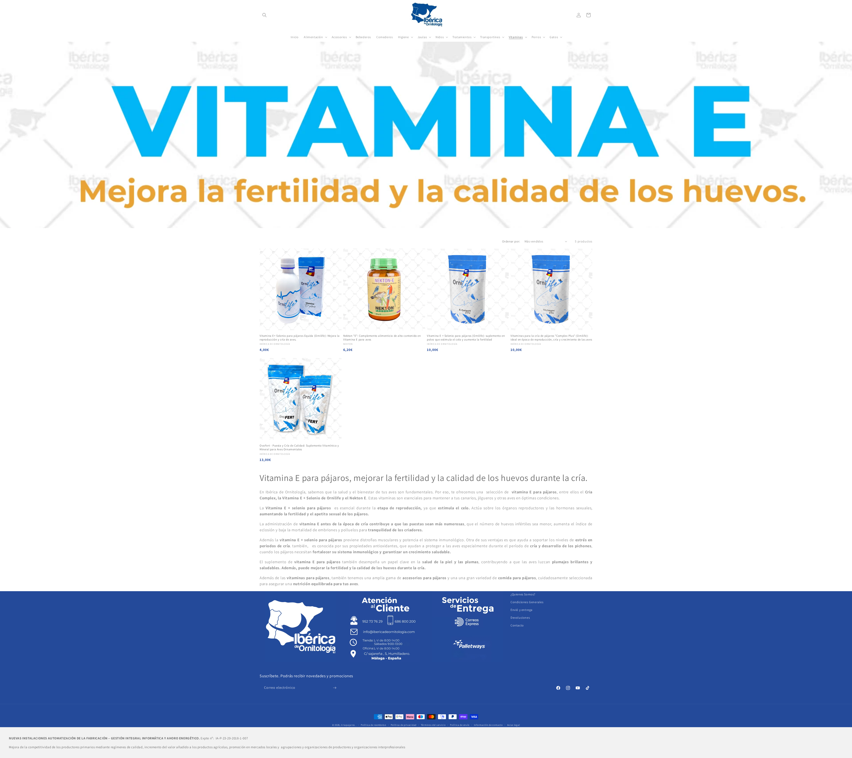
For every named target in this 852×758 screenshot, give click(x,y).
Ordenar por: (511, 241)
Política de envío (459, 724)
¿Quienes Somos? (523, 594)
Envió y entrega (521, 610)
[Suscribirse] (334, 688)
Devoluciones (520, 618)
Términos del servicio (433, 724)
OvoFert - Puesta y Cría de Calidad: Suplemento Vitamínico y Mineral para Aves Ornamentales (299, 447)
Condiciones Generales (527, 602)
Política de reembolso (373, 724)
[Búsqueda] (264, 15)
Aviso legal (513, 724)
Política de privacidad (403, 724)
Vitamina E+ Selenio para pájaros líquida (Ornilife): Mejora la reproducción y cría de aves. (299, 337)
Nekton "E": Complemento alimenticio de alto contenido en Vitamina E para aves (382, 337)
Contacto (517, 625)
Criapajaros (348, 724)
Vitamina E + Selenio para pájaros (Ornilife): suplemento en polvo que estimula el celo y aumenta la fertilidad (466, 337)
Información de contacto (488, 724)
